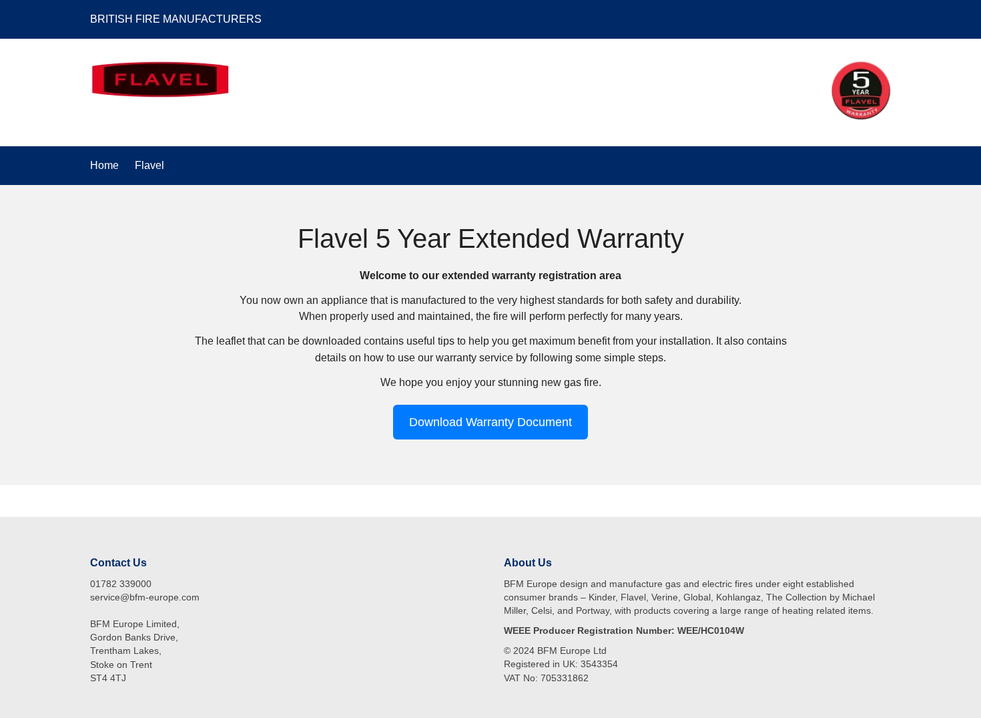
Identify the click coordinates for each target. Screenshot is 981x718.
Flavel (149, 165)
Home (104, 165)
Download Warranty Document (490, 422)
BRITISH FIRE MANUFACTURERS (176, 19)
